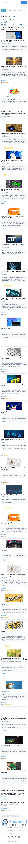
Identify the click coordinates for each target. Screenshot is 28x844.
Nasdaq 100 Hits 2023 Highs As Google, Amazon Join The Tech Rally (13, 575)
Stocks (10, 10)
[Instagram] (18, 837)
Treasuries (22, 12)
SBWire (4, 673)
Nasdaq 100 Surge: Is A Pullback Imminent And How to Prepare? (13, 468)
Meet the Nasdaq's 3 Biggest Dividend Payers (12, 549)
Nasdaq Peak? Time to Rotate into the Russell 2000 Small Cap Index (12, 216)
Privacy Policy (21, 832)
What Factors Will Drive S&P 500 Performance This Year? (12, 603)
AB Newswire (5, 808)
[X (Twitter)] (9, 837)
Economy (7, 482)
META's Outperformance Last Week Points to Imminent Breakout (12, 41)
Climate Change (6, 810)
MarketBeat (4, 80)
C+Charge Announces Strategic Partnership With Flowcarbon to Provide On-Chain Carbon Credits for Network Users (13, 718)
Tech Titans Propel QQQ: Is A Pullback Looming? (13, 494)
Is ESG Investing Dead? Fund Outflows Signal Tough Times (12, 440)
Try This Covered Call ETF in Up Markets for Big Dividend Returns (13, 299)
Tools (20, 10)
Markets (3, 10)
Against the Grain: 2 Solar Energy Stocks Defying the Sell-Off (13, 67)
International (16, 12)
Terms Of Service (13, 833)
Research (22, 24)
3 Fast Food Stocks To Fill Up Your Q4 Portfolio (13, 95)
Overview (3, 12)
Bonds (5, 398)
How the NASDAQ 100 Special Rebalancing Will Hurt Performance (13, 327)
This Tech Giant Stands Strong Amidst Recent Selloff (12, 161)
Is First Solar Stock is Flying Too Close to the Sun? (13, 690)
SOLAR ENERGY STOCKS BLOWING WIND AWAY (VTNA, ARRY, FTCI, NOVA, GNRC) (13, 803)
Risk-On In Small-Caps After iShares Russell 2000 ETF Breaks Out (13, 522)
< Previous (3, 29)
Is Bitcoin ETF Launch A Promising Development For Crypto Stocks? (13, 134)
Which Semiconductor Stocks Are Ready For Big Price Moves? (13, 771)
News (7, 12)
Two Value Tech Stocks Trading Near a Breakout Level (13, 272)
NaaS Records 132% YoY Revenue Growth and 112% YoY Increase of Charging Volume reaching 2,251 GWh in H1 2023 (13, 113)
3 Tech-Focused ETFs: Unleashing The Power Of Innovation (13, 245)
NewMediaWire (5, 730)
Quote (5, 24)
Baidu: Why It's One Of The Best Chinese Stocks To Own (14, 411)
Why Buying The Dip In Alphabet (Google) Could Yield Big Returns (13, 357)
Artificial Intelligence (7, 590)
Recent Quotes (4, 5)
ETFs (15, 10)
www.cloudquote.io (14, 829)
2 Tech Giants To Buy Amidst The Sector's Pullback (11, 190)
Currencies (11, 12)
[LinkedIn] (15, 837)
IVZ (15, 16)
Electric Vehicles (8, 704)
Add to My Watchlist (4, 22)
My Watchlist (14, 5)
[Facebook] (12, 837)
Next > (17, 29)
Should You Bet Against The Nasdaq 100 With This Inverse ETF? (13, 630)
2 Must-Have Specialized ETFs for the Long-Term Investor (13, 384)
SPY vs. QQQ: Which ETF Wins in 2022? (11, 745)
